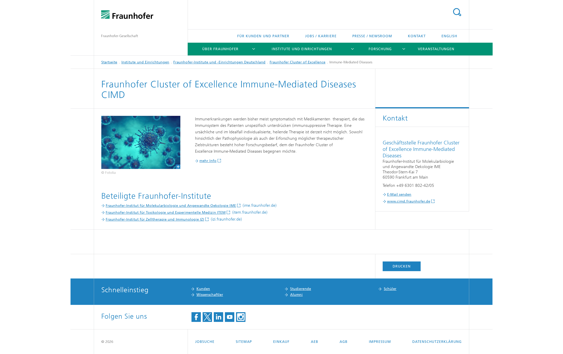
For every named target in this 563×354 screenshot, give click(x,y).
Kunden (203, 289)
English (449, 36)
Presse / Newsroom (372, 36)
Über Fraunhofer (220, 49)
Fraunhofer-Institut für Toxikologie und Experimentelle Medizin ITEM (166, 212)
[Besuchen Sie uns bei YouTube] (229, 317)
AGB (343, 342)
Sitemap (244, 342)
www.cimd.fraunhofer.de (408, 201)
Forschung (380, 49)
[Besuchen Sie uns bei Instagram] (240, 317)
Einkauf (281, 342)
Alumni (296, 295)
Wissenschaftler (209, 295)
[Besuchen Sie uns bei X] (207, 317)
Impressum (380, 342)
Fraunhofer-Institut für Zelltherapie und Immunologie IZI (155, 219)
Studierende (300, 289)
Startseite (109, 62)
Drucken (402, 266)
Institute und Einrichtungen (302, 49)
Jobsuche (204, 342)
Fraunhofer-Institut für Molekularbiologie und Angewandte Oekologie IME (171, 206)
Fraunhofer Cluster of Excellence (297, 62)
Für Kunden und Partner (263, 36)
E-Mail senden (399, 194)
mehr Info (207, 161)
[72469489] (140, 142)
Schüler (390, 289)
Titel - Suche (457, 12)
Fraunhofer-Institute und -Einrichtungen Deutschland (219, 62)
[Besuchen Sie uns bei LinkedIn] (218, 317)
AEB (314, 342)
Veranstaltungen (436, 49)
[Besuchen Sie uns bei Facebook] (196, 317)
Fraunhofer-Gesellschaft (119, 36)
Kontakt (417, 36)
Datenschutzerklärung (437, 342)
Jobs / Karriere (320, 36)
